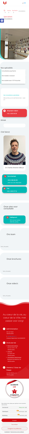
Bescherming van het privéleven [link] (17, 432)
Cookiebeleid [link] (7, 432)
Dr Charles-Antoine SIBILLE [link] (14, 168)
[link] (2, 21)
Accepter (14, 420)
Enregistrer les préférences (14, 428)
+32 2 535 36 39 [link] (12, 113)
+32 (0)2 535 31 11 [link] (12, 336)
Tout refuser (14, 424)
